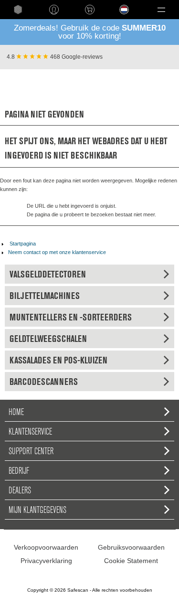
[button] (161, 9)
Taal (113, 17)
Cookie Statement (131, 560)
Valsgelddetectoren (48, 274)
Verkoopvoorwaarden (46, 547)
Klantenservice (30, 431)
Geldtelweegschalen (48, 338)
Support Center (31, 451)
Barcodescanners (44, 381)
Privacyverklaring (46, 560)
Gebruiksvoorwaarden (131, 547)
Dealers (20, 490)
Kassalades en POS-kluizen (58, 360)
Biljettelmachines (45, 295)
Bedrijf (19, 470)
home (18, 9)
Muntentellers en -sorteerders (71, 317)
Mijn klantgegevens (37, 509)
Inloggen (54, 9)
